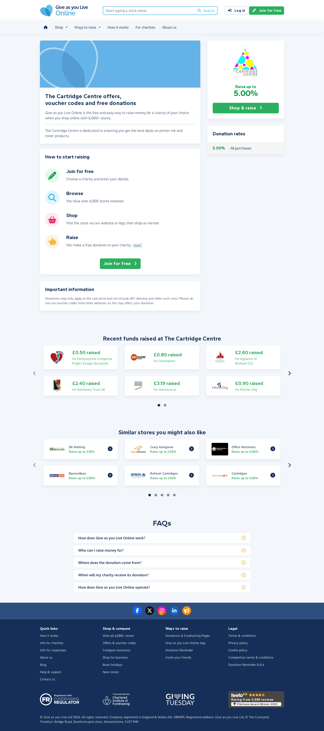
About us (169, 27)
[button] (246, 62)
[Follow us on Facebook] (137, 613)
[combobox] (149, 11)
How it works (118, 27)
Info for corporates (53, 650)
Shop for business (115, 657)
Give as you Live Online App (185, 643)
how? (138, 245)
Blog (43, 665)
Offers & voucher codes (119, 643)
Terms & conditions (242, 635)
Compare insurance (116, 650)
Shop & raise (242, 107)
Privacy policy (238, 643)
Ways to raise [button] (85, 27)
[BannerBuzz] (110, 476)
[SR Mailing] (110, 449)
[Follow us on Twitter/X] (149, 613)
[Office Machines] (272, 449)
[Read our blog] (186, 613)
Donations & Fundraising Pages (188, 635)
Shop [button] (59, 27)
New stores (111, 672)
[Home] (45, 27)
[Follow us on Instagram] (162, 613)
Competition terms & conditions (251, 657)
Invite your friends (178, 657)
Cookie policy (237, 650)
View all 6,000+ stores (118, 635)
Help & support (50, 672)
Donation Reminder (179, 650)
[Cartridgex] (272, 476)
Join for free (270, 10)
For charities (145, 27)
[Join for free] (52, 181)
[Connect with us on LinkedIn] (174, 613)
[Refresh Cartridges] (191, 476)
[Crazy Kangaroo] (191, 449)
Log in (240, 10)
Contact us (47, 679)
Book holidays (113, 665)
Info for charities (51, 643)
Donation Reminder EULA (246, 665)
